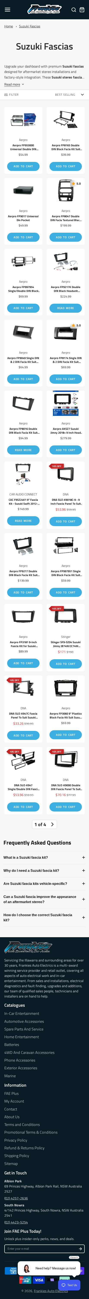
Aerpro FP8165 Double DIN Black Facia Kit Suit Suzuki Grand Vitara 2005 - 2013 (66, 140)
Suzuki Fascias (29, 26)
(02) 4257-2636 (16, 1198)
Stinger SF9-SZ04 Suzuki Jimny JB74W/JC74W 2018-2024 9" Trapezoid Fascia (66, 637)
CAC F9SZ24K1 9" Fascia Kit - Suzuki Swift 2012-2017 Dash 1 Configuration (23, 495)
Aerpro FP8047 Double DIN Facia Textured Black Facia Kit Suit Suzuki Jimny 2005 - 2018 (66, 211)
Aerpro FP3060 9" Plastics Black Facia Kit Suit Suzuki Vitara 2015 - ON (66, 709)
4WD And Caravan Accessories (29, 1052)
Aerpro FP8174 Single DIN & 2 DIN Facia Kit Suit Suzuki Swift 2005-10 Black (66, 353)
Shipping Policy (16, 1156)
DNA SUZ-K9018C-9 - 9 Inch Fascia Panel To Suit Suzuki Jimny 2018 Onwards (66, 495)
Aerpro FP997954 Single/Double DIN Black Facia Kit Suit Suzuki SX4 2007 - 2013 (23, 282)
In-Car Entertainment (21, 1013)
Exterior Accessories (20, 1068)
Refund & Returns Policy (24, 1148)
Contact (10, 1109)
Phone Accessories (19, 1060)
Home (8, 26)
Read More (65, 308)
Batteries (11, 1044)
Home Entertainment (21, 1037)
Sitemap (11, 1163)
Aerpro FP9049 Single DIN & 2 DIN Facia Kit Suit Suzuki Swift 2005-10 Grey (23, 353)
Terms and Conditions (22, 1124)
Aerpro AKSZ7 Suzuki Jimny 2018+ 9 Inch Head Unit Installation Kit (66, 424)
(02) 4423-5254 (16, 1222)
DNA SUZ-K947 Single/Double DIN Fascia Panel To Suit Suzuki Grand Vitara (23, 780)
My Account (14, 1101)
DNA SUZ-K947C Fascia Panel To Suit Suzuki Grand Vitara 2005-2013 (23, 709)
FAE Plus (11, 1093)
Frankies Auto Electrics (51, 1290)
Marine (10, 1076)
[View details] (28, 947)
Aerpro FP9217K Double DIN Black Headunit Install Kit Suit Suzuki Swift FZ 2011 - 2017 (66, 282)
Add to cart (23, 166)
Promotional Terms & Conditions (30, 1132)
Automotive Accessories (24, 1021)
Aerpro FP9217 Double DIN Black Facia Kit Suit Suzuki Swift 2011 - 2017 (23, 566)
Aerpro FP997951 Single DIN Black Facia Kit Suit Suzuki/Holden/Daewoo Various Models (66, 566)
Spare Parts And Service (23, 1029)
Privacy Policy (15, 1140)
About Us (11, 1117)
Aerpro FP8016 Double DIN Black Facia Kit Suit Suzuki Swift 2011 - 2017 (23, 424)
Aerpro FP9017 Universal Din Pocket (23, 211)
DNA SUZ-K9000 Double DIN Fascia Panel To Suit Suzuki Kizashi (66, 780)
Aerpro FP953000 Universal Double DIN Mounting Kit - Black (23, 140)
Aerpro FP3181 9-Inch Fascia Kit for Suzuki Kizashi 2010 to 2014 (23, 637)
